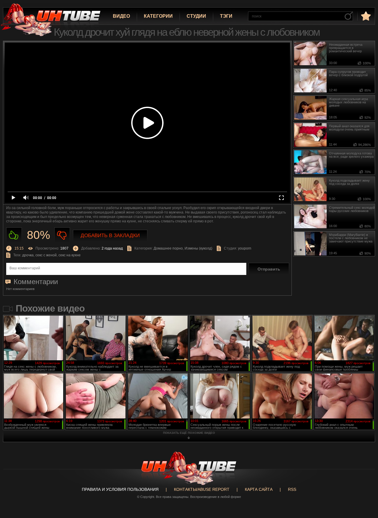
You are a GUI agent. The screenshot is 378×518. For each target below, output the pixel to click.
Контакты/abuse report (201, 489)
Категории (158, 16)
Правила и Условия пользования (120, 489)
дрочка (28, 255)
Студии (196, 16)
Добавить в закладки (110, 235)
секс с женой (46, 255)
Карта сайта (259, 489)
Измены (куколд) (198, 248)
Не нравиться (62, 235)
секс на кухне (69, 255)
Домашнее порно (168, 248)
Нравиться (14, 235)
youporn (244, 248)
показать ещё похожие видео (189, 432)
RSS (292, 489)
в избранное (365, 16)
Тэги (226, 16)
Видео (121, 16)
